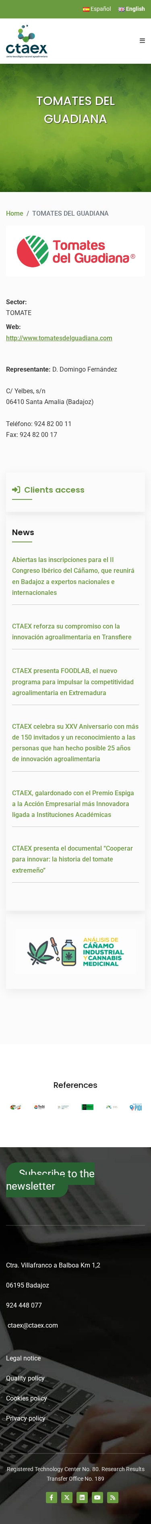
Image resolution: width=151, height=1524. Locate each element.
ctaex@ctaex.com (33, 1325)
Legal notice (23, 1358)
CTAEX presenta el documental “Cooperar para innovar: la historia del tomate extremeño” (72, 859)
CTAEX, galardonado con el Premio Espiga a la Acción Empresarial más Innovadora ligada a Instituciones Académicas (73, 804)
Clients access (52, 489)
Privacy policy (26, 1418)
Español (100, 9)
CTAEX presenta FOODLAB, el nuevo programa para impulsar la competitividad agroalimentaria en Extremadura (73, 681)
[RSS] (112, 1497)
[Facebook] (51, 1497)
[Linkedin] (82, 1497)
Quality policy (25, 1378)
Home (14, 213)
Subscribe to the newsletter (50, 1180)
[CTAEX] (27, 40)
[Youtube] (97, 1497)
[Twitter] (66, 1497)
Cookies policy (26, 1398)
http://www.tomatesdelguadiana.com (59, 338)
